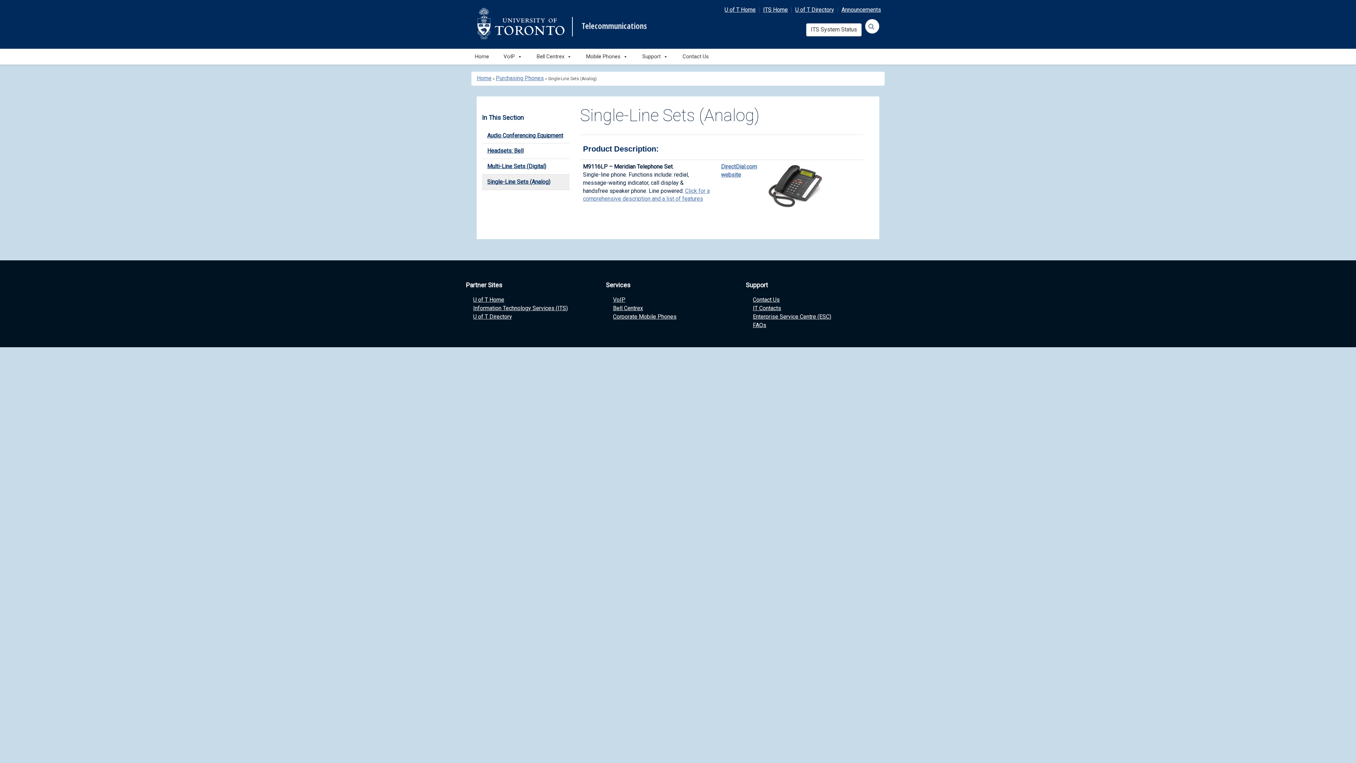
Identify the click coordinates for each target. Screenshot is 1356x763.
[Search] (872, 26)
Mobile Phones (603, 56)
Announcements (861, 9)
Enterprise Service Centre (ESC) (792, 316)
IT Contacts (767, 308)
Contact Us (696, 56)
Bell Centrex (628, 308)
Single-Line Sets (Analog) (519, 181)
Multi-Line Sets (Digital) (516, 166)
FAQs (759, 325)
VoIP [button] (509, 56)
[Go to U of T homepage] (521, 23)
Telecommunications (614, 26)
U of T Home (740, 9)
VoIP (619, 299)
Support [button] (651, 56)
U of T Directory (814, 9)
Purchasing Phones (520, 78)
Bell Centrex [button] (550, 56)
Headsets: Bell (505, 150)
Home (482, 56)
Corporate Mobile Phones (645, 316)
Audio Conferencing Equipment (525, 135)
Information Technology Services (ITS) (520, 308)
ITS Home (775, 9)
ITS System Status (834, 29)
